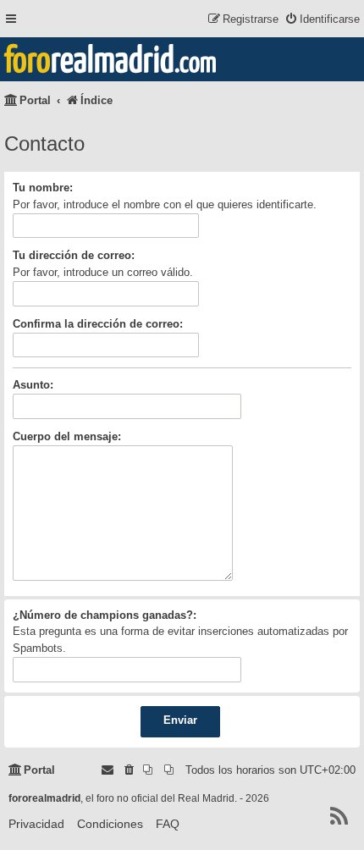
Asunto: (33, 384)
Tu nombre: (43, 187)
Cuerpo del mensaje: (67, 436)
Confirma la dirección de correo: (98, 323)
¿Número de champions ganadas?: (104, 615)
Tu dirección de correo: (74, 255)
